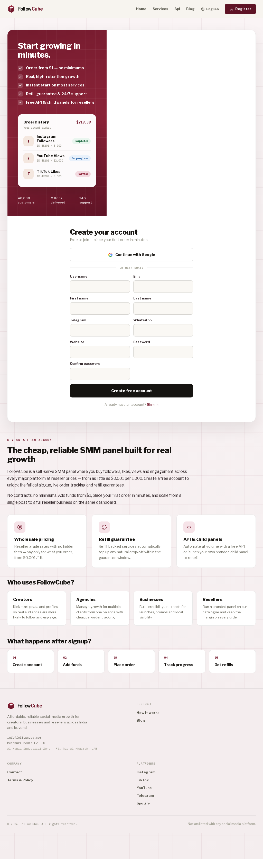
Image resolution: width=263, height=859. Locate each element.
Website (77, 342)
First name (79, 298)
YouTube (144, 788)
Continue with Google (135, 254)
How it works (148, 713)
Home (141, 9)
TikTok (143, 780)
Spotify (143, 803)
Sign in (152, 404)
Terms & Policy (20, 780)
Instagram (146, 772)
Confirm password (85, 364)
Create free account (131, 390)
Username (78, 276)
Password (141, 342)
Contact (14, 772)
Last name (142, 298)
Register (243, 9)
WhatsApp (142, 320)
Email (138, 276)
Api (177, 9)
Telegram (78, 320)
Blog (190, 9)
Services (160, 9)
